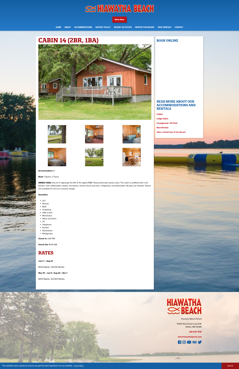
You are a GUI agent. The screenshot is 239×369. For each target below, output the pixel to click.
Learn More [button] (79, 366)
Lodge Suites (162, 118)
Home (58, 27)
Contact (179, 27)
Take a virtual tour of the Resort (171, 132)
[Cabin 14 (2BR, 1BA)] (94, 122)
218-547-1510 (195, 332)
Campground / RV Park (167, 123)
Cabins (160, 114)
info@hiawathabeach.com (190, 337)
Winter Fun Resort (144, 27)
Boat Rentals (164, 27)
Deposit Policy (103, 27)
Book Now (119, 19)
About (68, 27)
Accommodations (83, 27)
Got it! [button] (230, 366)
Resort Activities (123, 27)
